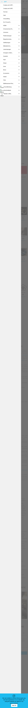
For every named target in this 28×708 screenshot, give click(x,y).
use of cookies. (14, 703)
